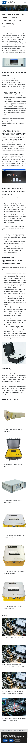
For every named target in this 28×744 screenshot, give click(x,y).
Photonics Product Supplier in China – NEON (14, 730)
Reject (11, 740)
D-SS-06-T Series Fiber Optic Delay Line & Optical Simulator (14, 536)
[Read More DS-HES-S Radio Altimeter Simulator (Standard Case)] (14, 485)
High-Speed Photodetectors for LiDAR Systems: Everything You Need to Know (14, 719)
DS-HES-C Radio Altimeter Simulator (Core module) (13, 430)
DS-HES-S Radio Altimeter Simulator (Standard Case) (13, 501)
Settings (17, 740)
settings (19, 738)
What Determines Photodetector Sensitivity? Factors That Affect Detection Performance (13, 692)
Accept (5, 740)
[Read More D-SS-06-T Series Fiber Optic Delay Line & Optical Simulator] (14, 520)
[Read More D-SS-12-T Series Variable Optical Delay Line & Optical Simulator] (14, 556)
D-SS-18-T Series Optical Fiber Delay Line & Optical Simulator (13, 607)
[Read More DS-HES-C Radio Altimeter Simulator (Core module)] (14, 414)
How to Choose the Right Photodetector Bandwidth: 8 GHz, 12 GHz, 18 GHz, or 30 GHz (14, 665)
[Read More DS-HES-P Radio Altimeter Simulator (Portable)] (14, 449)
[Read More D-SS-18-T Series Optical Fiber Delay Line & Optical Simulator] (14, 591)
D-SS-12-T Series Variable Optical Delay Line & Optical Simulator (14, 572)
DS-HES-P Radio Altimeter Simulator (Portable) (13, 465)
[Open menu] (25, 2)
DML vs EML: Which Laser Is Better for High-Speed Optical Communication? (13, 639)
